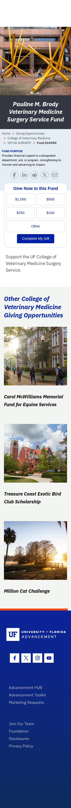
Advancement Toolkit (27, 695)
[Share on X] (46, 176)
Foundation (19, 731)
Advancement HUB (25, 687)
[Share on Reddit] (35, 176)
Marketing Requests (26, 702)
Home (6, 133)
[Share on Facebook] (15, 176)
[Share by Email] (56, 176)
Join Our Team (21, 723)
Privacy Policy (21, 746)
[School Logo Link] (33, 635)
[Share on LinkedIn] (25, 176)
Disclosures (19, 738)
